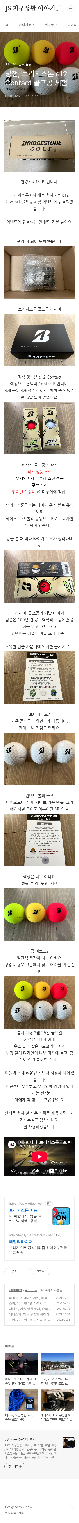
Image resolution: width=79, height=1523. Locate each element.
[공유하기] (21, 1271)
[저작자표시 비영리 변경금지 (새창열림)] (56, 1271)
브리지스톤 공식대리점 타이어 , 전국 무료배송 (38, 1250)
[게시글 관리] (26, 1271)
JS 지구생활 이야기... (32, 9)
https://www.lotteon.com (26, 1203)
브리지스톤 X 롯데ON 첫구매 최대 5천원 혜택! (25, 1210)
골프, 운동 (31, 1290)
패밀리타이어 (21, 1241)
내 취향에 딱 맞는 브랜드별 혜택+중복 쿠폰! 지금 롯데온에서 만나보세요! (25, 1218)
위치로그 (51, 25)
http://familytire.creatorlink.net (31, 1235)
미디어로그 (26, 25)
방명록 (72, 25)
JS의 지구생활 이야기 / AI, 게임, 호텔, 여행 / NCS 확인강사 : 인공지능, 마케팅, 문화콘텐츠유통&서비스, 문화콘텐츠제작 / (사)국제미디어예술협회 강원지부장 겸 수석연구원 (30, 1451)
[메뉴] (70, 8)
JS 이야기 (15, 1290)
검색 (60, 8)
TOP (70, 1508)
